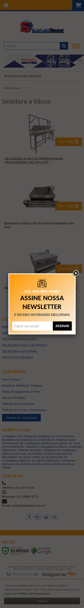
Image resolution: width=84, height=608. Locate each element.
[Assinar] (62, 326)
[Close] (75, 273)
